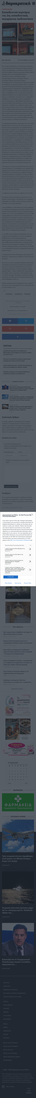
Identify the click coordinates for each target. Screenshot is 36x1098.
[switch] (29, 549)
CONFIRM (11, 577)
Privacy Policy (27, 583)
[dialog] (18, 549)
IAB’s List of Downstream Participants (20, 540)
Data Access (18, 583)
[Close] (32, 515)
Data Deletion (8, 583)
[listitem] (18, 545)
